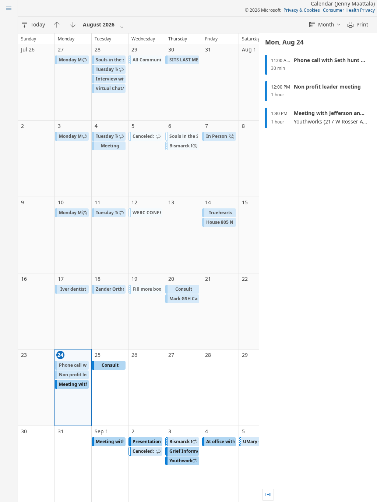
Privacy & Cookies (301, 10)
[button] (72, 59)
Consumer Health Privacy (349, 10)
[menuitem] (33, 25)
